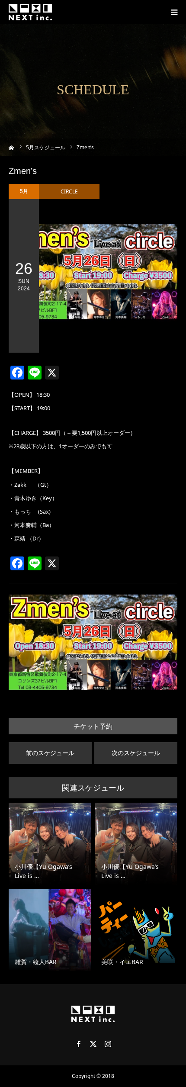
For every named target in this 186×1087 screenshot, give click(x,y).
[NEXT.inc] (30, 12)
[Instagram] (107, 1043)
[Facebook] (78, 1043)
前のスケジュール (50, 753)
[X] (93, 1043)
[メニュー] (174, 12)
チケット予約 (93, 726)
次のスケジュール (136, 753)
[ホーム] (11, 147)
